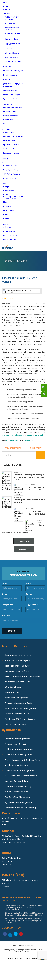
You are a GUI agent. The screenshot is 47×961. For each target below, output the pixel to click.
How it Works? (8, 120)
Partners (5, 163)
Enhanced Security (12, 53)
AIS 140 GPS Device (13, 687)
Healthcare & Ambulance (16, 765)
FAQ (14, 945)
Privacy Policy (9, 950)
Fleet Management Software (18, 655)
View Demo (7, 104)
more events (11, 440)
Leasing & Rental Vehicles (16, 791)
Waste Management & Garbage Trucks (22, 760)
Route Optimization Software (12, 44)
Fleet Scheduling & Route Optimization (22, 676)
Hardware (7, 67)
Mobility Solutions (10, 75)
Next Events (37, 447)
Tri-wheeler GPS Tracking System (20, 719)
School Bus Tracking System (17, 738)
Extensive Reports (11, 57)
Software (6, 13)
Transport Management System (19, 703)
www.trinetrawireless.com (13, 435)
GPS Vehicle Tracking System (18, 660)
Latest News (8, 206)
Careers (6, 214)
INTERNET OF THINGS (13, 71)
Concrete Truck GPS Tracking (18, 786)
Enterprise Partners (10, 178)
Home (4, 2)
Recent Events (8, 210)
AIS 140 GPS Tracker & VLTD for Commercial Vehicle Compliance (13, 85)
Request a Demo (9, 111)
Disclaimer (19, 951)
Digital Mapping (11, 23)
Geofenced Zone (11, 39)
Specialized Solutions (11, 99)
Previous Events (11, 447)
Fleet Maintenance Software (12, 28)
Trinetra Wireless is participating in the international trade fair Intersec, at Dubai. (29, 477)
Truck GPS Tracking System (17, 713)
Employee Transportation (16, 781)
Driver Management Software (12, 34)
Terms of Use (36, 950)
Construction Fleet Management (20, 770)
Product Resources (10, 115)
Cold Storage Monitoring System (19, 749)
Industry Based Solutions (13, 136)
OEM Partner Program (11, 174)
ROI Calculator (9, 140)
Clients (6, 219)
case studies (29, 440)
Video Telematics (10, 90)
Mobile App (7, 79)
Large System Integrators (13, 170)
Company (7, 186)
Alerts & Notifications (13, 49)
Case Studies (8, 132)
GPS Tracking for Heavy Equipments (21, 776)
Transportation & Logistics (16, 744)
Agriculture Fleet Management (19, 802)
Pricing (5, 158)
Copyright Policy (23, 950)
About (4, 183)
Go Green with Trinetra (12, 149)
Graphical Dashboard (13, 61)
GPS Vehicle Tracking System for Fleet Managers (13, 17)
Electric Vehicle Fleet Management (20, 708)
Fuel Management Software (17, 671)
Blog (5, 202)
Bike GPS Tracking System (16, 724)
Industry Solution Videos (13, 107)
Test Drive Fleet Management (18, 797)
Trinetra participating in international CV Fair (34, 489)
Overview (6, 9)
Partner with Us (9, 231)
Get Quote (7, 227)
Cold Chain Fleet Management (19, 754)
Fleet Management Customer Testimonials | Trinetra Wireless (13, 196)
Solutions (6, 129)
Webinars (7, 124)
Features (5, 6)
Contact (5, 224)
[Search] (40, 455)
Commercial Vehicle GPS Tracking (20, 807)
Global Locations (10, 235)
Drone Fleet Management (13, 95)
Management (8, 191)
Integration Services (11, 153)
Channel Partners (10, 166)
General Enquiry (9, 239)
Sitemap (28, 951)
